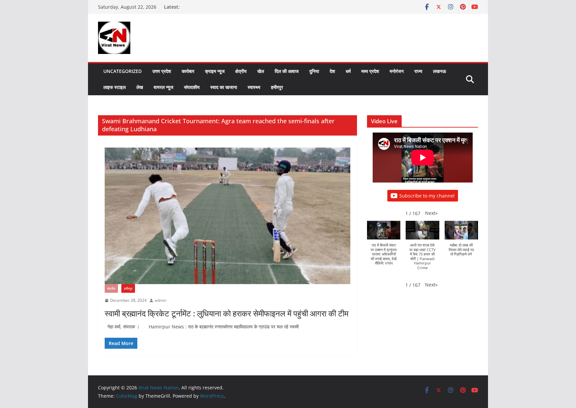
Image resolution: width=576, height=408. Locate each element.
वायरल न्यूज (163, 87)
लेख (139, 87)
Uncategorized (122, 71)
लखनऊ (439, 71)
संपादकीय (192, 87)
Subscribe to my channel (427, 196)
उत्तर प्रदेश (161, 71)
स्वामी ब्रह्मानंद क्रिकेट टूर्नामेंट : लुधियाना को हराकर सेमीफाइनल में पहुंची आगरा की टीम (226, 313)
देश (332, 71)
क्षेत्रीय (241, 71)
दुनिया (314, 71)
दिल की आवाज (287, 71)
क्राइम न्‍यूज (215, 71)
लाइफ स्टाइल (114, 87)
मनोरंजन (397, 71)
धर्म (348, 71)
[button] (431, 213)
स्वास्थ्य (254, 87)
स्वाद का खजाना (223, 87)
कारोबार (188, 71)
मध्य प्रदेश (370, 71)
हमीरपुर (277, 87)
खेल (260, 71)
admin (160, 300)
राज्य (418, 71)
